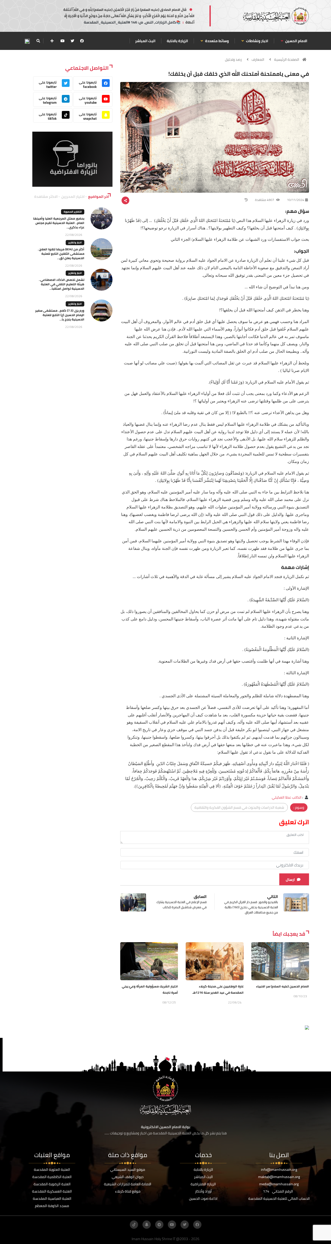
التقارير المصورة (73, 211)
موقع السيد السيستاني (127, 1169)
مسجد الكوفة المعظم (52, 1205)
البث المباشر (145, 41)
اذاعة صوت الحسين (203, 1198)
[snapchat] (146, 1224)
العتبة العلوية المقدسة (52, 1169)
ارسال (290, 879)
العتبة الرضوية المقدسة (52, 1184)
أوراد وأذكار (203, 1191)
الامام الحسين (295, 41)
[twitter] (72, 41)
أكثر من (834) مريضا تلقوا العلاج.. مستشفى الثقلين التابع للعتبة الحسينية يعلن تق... (61, 253)
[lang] (27, 41)
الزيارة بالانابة (177, 41)
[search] (38, 40)
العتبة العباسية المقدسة (52, 1198)
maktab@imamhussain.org (279, 1176)
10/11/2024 (295, 200)
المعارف (258, 59)
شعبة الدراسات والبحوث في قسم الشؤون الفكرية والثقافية (239, 807)
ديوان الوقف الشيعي (128, 1176)
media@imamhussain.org (279, 1184)
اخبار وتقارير (75, 242)
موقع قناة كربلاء (127, 1191)
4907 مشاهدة (265, 200)
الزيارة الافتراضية (203, 1184)
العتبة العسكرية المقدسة (52, 1191)
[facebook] (82, 41)
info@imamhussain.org (279, 1169)
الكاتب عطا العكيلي (287, 797)
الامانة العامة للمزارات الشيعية (127, 1184)
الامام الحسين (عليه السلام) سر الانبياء (282, 986)
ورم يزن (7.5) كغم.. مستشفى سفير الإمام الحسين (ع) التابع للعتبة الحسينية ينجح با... (59, 315)
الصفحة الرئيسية (286, 59)
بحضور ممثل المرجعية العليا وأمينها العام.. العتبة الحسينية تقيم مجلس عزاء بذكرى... (58, 222)
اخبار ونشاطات (256, 41)
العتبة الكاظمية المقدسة (52, 1176)
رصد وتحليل (233, 59)
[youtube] (62, 41)
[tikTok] (134, 1224)
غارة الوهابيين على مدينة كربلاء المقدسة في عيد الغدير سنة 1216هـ (218, 989)
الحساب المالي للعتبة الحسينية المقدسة (279, 1198)
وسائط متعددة (216, 41)
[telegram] (159, 1224)
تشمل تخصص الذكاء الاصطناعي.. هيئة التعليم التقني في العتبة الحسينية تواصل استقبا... (61, 284)
